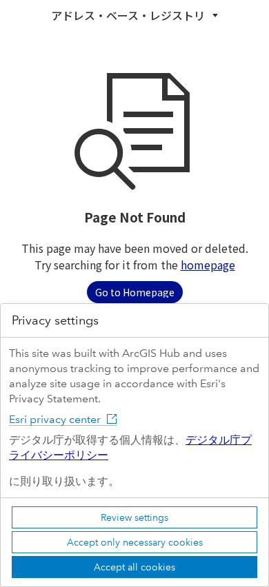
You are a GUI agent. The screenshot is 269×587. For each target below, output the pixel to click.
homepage (208, 264)
